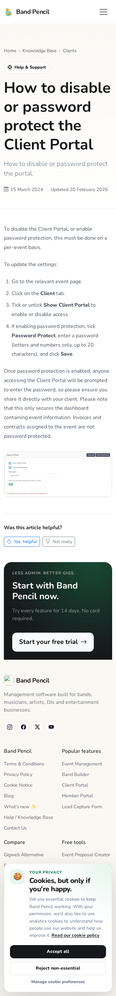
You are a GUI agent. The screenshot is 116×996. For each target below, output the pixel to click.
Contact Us (15, 828)
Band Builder (75, 774)
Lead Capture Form (82, 806)
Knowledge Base (39, 51)
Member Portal (77, 795)
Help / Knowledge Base (28, 817)
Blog (9, 795)
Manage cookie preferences (58, 982)
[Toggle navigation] (103, 12)
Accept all (58, 951)
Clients (70, 51)
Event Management (82, 764)
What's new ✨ (20, 806)
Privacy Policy (18, 774)
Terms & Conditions (24, 764)
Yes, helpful (25, 542)
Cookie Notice (18, 785)
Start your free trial (49, 641)
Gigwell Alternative (24, 854)
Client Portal (75, 785)
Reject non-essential (58, 968)
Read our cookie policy (75, 935)
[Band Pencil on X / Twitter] (37, 727)
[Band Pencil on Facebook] (23, 727)
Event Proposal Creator (86, 854)
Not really (61, 542)
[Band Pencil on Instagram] (9, 727)
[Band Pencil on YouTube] (51, 727)
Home (10, 51)
